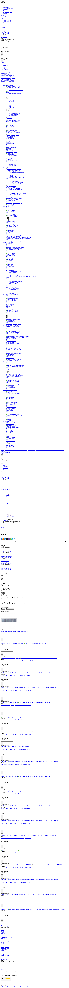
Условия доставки (7, 21)
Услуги (2, 932)
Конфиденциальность (6, 981)
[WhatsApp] (11, 539)
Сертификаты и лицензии (9, 8)
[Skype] (12, 539)
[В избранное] (2, 639)
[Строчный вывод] (1, 610)
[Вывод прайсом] (2, 610)
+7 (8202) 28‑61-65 (5, 31)
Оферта (2, 982)
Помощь (2, 943)
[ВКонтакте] (1, 539)
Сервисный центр (7, 12)
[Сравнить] (2, 640)
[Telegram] (14, 539)
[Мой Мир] (5, 539)
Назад (7, 493)
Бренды (2, 931)
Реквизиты (5, 9)
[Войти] (1, 482)
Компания (3, 933)
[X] (7, 539)
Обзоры (5, 25)
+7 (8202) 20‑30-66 (5, 33)
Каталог (2, 930)
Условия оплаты (7, 20)
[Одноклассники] (3, 539)
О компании (6, 7)
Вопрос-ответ (6, 23)
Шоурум (5, 13)
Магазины (5, 10)
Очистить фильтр (9, 608)
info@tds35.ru (4, 37)
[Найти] (2, 61)
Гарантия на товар (7, 22)
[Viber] (9, 539)
